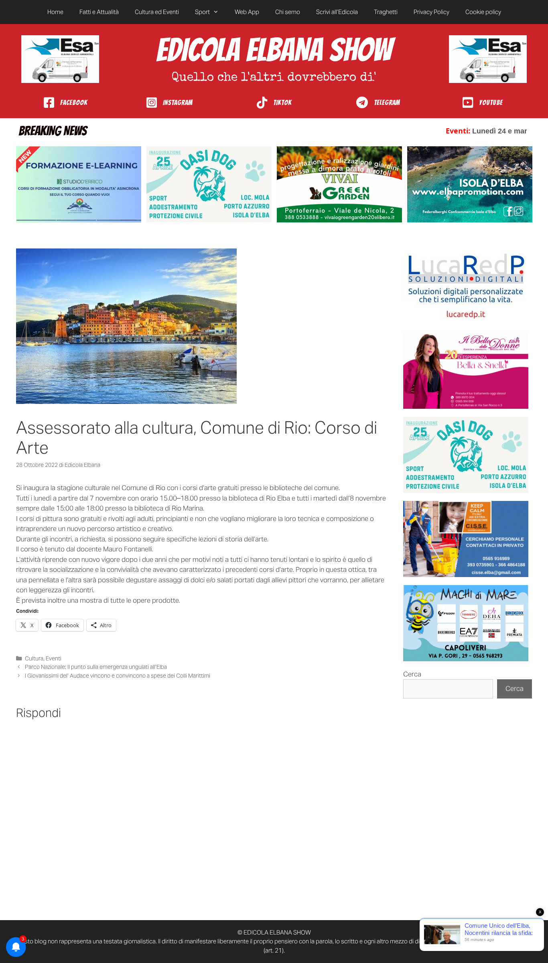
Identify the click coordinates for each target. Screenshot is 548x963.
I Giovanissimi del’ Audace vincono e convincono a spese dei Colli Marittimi (117, 675)
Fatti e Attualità (99, 12)
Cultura (34, 658)
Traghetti (386, 12)
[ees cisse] (465, 539)
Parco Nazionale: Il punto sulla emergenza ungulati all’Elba (96, 666)
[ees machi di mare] (465, 623)
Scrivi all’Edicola (337, 12)
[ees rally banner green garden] (339, 184)
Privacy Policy (431, 12)
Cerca (412, 674)
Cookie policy (483, 12)
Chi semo (287, 12)
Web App (247, 12)
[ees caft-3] (78, 184)
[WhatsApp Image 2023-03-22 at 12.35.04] (465, 286)
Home (55, 12)
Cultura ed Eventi (157, 12)
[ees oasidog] (465, 455)
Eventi (53, 658)
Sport (202, 12)
